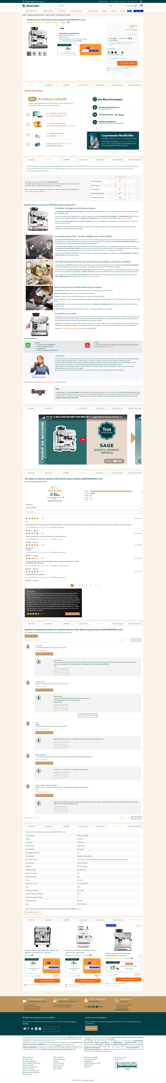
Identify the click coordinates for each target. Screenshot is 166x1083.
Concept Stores (111, 1039)
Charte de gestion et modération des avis (36, 481)
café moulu (107, 1044)
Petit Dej (122, 11)
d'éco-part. (134, 29)
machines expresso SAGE (50, 382)
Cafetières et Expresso (48, 11)
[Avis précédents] (68, 585)
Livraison (55, 1061)
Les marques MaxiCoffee (29, 1061)
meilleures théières (117, 1042)
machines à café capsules (60, 1049)
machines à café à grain (48, 1049)
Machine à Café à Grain (31, 11)
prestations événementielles (30, 1047)
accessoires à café (88, 1042)
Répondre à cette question (44, 653)
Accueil (24, 14)
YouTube (72, 1021)
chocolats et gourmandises (132, 1047)
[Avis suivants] (99, 585)
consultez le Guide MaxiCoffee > (37, 191)
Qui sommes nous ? (28, 1059)
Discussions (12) (100, 85)
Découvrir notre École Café (30, 1067)
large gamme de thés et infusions (92, 1047)
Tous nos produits (115, 1)
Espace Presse (119, 1059)
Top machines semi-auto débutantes (69, 33)
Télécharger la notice (32, 912)
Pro (129, 11)
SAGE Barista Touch (108, 346)
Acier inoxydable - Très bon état (117, 58)
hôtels (119, 1037)
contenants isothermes (131, 1042)
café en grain (124, 218)
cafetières (96, 1042)
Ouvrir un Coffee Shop (29, 1068)
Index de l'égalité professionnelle (31, 1063)
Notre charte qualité (28, 1065)
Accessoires (113, 11)
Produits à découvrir (134, 85)
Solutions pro (123, 1)
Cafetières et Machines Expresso (36, 14)
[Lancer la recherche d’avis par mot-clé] (141, 512)
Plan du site (87, 1067)
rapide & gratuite (67, 1000)
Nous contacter (57, 1068)
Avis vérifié (139, 518)
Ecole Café (58, 1046)
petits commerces (131, 1037)
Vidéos (65, 85)
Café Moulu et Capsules (76, 11)
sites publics (88, 1039)
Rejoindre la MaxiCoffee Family (31, 1072)
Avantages (31, 85)
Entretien (105, 11)
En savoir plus (91, 1028)
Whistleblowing (88, 1061)
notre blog (25, 1023)
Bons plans (138, 11)
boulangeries (140, 1037)
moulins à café (71, 1049)
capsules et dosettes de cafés (120, 1044)
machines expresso (138, 1040)
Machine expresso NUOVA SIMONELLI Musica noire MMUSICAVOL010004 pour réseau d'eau (42, 951)
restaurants (124, 1037)
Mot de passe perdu (58, 1065)
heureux (126, 1000)
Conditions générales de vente (92, 1063)
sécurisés (97, 1000)
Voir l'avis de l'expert (72, 613)
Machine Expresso (50, 14)
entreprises (114, 1037)
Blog (129, 1)
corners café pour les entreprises (92, 1049)
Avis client (83, 85)
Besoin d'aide (104, 1)
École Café (134, 1)
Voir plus (42, 1)
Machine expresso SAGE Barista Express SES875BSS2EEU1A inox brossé (118, 954)
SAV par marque (57, 1067)
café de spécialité (95, 276)
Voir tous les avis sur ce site (55, 500)
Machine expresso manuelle (63, 14)
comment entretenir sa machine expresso (72, 328)
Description (48, 85)
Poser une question (31, 636)
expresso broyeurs (104, 1042)
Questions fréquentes (59, 1059)
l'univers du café (37, 1000)
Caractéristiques (117, 85)
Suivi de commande (58, 1063)
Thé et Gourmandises (93, 11)
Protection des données (90, 1059)
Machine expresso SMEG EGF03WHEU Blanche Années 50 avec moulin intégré (80, 951)
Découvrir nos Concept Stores (31, 1070)
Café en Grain (62, 11)
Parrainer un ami (27, 1074)
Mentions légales (88, 1065)
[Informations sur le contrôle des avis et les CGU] (63, 497)
